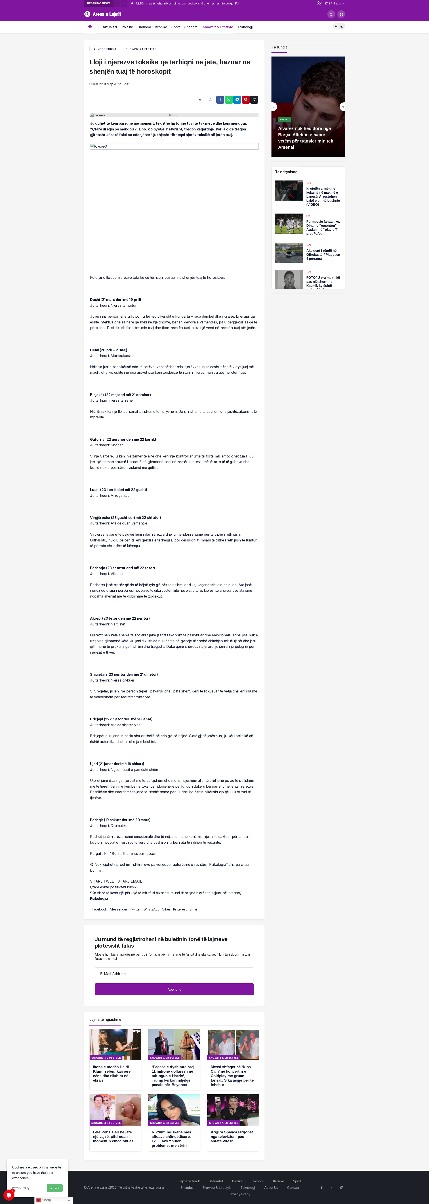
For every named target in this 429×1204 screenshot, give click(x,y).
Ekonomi (144, 27)
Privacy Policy (20, 1188)
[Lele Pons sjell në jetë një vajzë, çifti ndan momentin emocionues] (115, 1122)
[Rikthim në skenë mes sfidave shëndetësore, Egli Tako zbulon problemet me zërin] (174, 1122)
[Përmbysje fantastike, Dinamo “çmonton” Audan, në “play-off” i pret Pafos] (308, 224)
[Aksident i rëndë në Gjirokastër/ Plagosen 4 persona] (308, 252)
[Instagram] (341, 1187)
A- (211, 100)
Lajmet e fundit (189, 1181)
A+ (201, 100)
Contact (293, 1187)
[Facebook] (321, 1187)
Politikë (127, 27)
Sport (175, 27)
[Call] (331, 14)
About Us (271, 1187)
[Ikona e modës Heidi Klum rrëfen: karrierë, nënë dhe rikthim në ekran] (115, 1060)
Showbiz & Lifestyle (218, 27)
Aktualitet (110, 27)
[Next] (123, 3)
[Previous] (117, 3)
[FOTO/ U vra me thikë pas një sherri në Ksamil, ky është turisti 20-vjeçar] (308, 280)
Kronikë (161, 27)
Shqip (46, 1200)
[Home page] (90, 27)
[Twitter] (331, 1187)
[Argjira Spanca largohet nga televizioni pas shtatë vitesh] (233, 1122)
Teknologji (246, 27)
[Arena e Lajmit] (103, 14)
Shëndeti (191, 27)
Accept (54, 1188)
